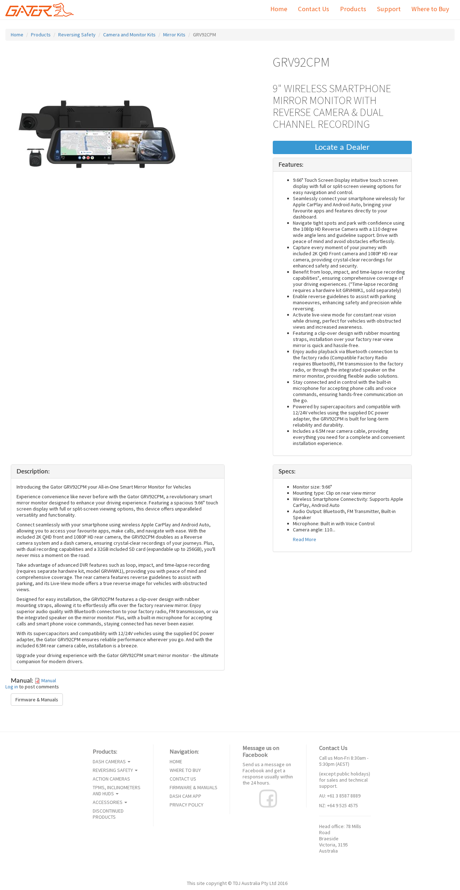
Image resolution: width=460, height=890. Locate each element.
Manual (48, 680)
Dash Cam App (185, 796)
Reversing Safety (77, 34)
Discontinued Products (108, 814)
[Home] (42, 10)
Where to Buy (430, 9)
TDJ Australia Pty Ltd (254, 883)
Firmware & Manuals (36, 699)
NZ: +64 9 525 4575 (338, 805)
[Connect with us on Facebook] (268, 798)
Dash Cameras (110, 762)
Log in (11, 686)
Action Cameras (111, 779)
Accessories (108, 802)
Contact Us (313, 9)
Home (278, 9)
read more (304, 539)
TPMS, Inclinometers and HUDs (117, 791)
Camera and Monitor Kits (129, 34)
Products (353, 9)
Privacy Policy (186, 805)
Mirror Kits (174, 34)
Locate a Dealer (342, 147)
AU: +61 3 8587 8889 (339, 795)
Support (389, 9)
